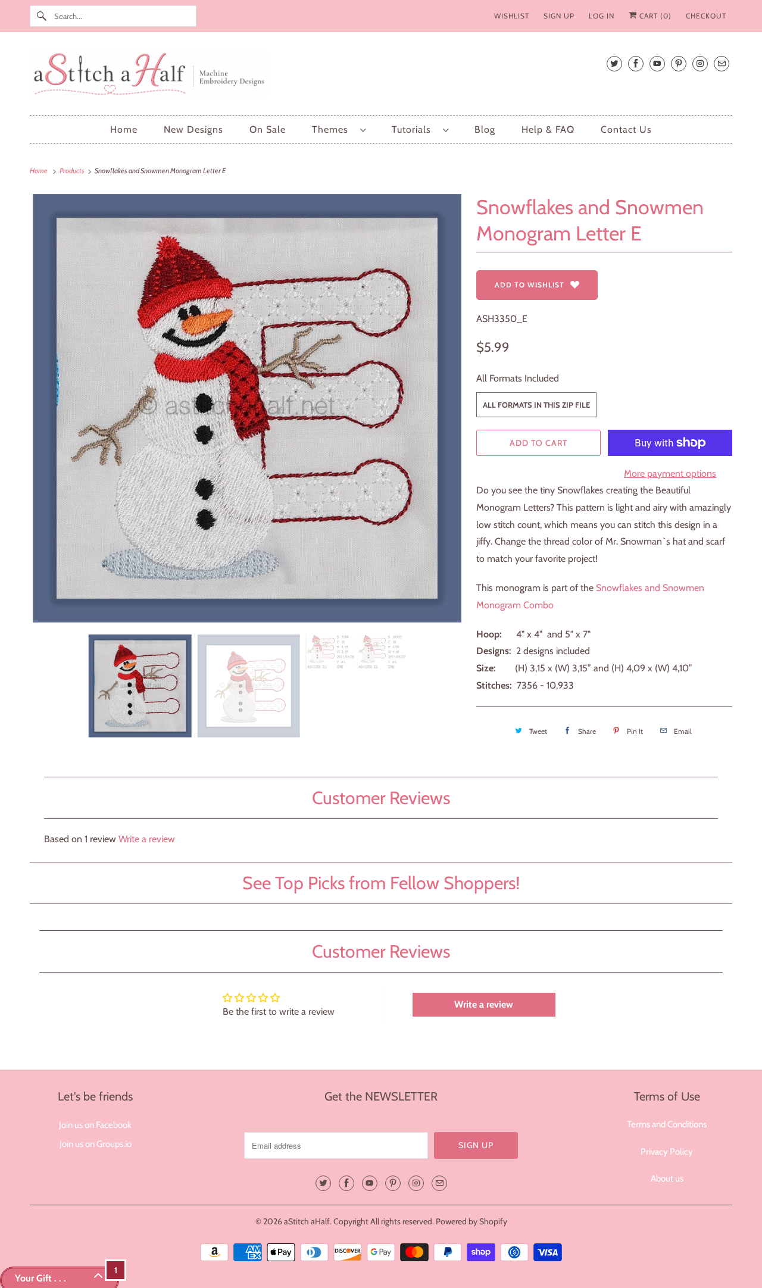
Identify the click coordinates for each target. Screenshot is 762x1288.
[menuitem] (338, 129)
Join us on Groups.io (96, 1144)
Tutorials (414, 129)
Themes (333, 129)
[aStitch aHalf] (381, 76)
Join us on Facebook (95, 1125)
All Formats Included (517, 378)
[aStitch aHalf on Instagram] (700, 63)
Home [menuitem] (124, 129)
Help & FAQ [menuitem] (547, 129)
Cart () (654, 15)
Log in (601, 15)
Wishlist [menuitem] (511, 15)
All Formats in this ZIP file (536, 404)
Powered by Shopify (471, 1221)
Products (73, 170)
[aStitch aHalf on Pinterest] (678, 63)
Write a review (146, 839)
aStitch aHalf (307, 1221)
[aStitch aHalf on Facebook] (636, 63)
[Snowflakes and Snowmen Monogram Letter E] (247, 408)
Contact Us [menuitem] (626, 129)
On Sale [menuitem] (267, 129)
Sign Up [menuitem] (559, 15)
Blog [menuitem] (484, 129)
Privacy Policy (667, 1151)
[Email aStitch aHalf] (721, 63)
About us (667, 1178)
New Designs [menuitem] (193, 129)
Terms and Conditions (667, 1124)
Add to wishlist (529, 284)
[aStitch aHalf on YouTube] (657, 63)
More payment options (670, 473)
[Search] (42, 16)
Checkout (706, 15)
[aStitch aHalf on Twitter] (614, 63)
